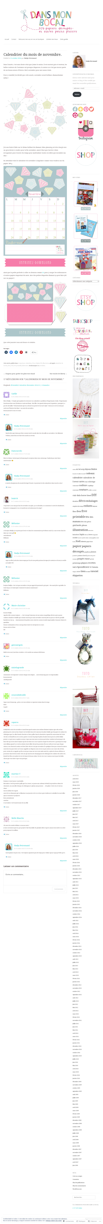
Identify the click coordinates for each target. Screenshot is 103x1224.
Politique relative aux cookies (54, 1220)
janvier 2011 (76, 1043)
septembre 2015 (77, 878)
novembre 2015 (77, 872)
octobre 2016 (76, 840)
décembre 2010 (77, 1046)
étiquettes (78, 575)
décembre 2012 (77, 985)
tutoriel (94, 571)
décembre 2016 (77, 833)
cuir (74, 495)
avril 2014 (75, 933)
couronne (76, 490)
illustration (25, 365)
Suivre (77, 94)
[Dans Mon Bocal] (52, 20)
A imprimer (21, 363)
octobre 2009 (76, 1088)
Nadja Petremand (30, 58)
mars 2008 (76, 1143)
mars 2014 (76, 936)
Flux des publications (78, 1182)
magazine (95, 534)
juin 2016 (75, 849)
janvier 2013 (76, 981)
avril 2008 (75, 1139)
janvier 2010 (76, 1078)
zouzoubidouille (18, 695)
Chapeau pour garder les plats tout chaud (19, 374)
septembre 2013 (77, 956)
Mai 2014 (75, 930)
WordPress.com (77, 1189)
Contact (13, 39)
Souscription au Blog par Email (83, 74)
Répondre (63, 418)
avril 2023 (75, 779)
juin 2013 (75, 965)
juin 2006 (75, 1165)
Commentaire (58, 889)
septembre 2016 (77, 843)
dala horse (81, 495)
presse (92, 559)
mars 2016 (76, 859)
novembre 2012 (77, 988)
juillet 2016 (76, 846)
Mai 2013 (75, 969)
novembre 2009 (77, 1085)
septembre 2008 (77, 1130)
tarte (78, 571)
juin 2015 (75, 888)
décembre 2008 (77, 1120)
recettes (92, 563)
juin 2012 (75, 1004)
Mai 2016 (75, 853)
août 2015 (75, 882)
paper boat (90, 541)
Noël (78, 541)
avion (74, 469)
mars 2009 (76, 1110)
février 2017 (76, 827)
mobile (75, 538)
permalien (42, 365)
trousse (88, 571)
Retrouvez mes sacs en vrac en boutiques (31, 39)
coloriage (91, 482)
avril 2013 (75, 972)
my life (83, 538)
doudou (75, 501)
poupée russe (83, 559)
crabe (90, 490)
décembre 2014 (77, 907)
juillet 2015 (76, 885)
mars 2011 (76, 1036)
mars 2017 (76, 824)
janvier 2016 (76, 866)
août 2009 (75, 1094)
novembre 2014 (77, 911)
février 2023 (76, 785)
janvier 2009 (76, 1117)
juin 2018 (75, 791)
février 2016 (76, 862)
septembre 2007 (77, 1159)
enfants (88, 505)
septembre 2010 (77, 1056)
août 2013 (75, 959)
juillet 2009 (76, 1097)
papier (77, 546)
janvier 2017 (76, 830)
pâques (84, 563)
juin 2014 (75, 927)
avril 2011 (75, 1033)
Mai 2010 (75, 1065)
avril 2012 (75, 1010)
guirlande (77, 525)
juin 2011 (75, 1027)
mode (79, 538)
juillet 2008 (76, 1133)
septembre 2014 (77, 917)
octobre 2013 (76, 952)
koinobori (76, 534)
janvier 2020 (76, 788)
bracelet (83, 473)
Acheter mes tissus (52, 39)
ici (43, 272)
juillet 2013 (76, 962)
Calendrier (29, 363)
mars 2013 (76, 975)
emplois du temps (78, 506)
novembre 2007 (77, 1152)
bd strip (82, 469)
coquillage (90, 485)
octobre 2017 (76, 804)
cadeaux (90, 473)
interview (90, 530)
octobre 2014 (76, 914)
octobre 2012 (76, 991)
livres (91, 534)
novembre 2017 (77, 801)
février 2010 (76, 1075)
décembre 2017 (77, 798)
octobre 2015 (76, 875)
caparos (14, 722)
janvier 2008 (76, 1146)
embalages (91, 501)
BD (77, 469)
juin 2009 (75, 1101)
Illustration (46, 363)
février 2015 (76, 901)
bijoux (88, 469)
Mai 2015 (75, 891)
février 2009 (76, 1114)
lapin (82, 534)
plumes (93, 552)
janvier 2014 (76, 943)
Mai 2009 (75, 1104)
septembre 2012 (77, 994)
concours (75, 485)
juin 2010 (75, 1062)
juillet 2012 (76, 1001)
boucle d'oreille (77, 473)
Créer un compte (77, 1176)
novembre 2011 (77, 1020)
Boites (94, 469)
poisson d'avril (82, 555)
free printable (18, 365)
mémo (87, 538)
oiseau (83, 541)
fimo (74, 511)
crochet (94, 490)
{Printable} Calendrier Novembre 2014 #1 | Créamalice (30, 385)
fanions (95, 506)
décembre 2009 (77, 1081)
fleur (79, 511)
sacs (75, 567)
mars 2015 (76, 898)
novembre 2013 (77, 949)
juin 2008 (75, 1136)
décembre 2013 (77, 946)
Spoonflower (83, 567)
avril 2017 (75, 820)
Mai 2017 (75, 817)
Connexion (76, 1179)
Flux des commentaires (79, 1186)
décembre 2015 (77, 869)
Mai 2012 (75, 1007)
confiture (83, 485)
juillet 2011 (76, 1023)
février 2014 (76, 940)
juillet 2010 (76, 1059)
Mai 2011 (75, 1030)
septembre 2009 (77, 1091)
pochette (75, 555)
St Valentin (94, 567)
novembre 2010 (77, 1049)
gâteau (84, 525)
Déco (33, 363)
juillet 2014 (76, 923)
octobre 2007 (76, 1155)
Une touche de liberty (58, 374)
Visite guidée (64, 39)
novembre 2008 (77, 1123)
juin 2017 (75, 814)
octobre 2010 (76, 1052)
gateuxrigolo (17, 645)
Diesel (89, 495)
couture (83, 489)
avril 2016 (75, 856)
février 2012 (76, 1017)
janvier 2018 (76, 795)
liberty (86, 534)
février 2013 (76, 978)
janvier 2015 (76, 904)
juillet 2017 (76, 811)
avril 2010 (75, 1068)
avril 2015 (75, 894)
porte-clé (89, 555)
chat (86, 482)
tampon (75, 571)
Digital (37, 363)
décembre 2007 (77, 1149)
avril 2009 (75, 1107)
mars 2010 (76, 1072)
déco (9, 365)
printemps (77, 563)
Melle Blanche (17, 818)
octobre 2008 (76, 1126)
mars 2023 (76, 782)
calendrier (78, 477)
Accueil (7, 39)
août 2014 (75, 920)
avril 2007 (75, 1162)
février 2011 (76, 1039)
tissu (83, 571)
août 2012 (75, 998)
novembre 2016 (77, 837)
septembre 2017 (77, 808)
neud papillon (92, 538)
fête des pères (86, 522)
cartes (81, 481)
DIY (41, 363)
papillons (87, 552)
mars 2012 (76, 1014)
